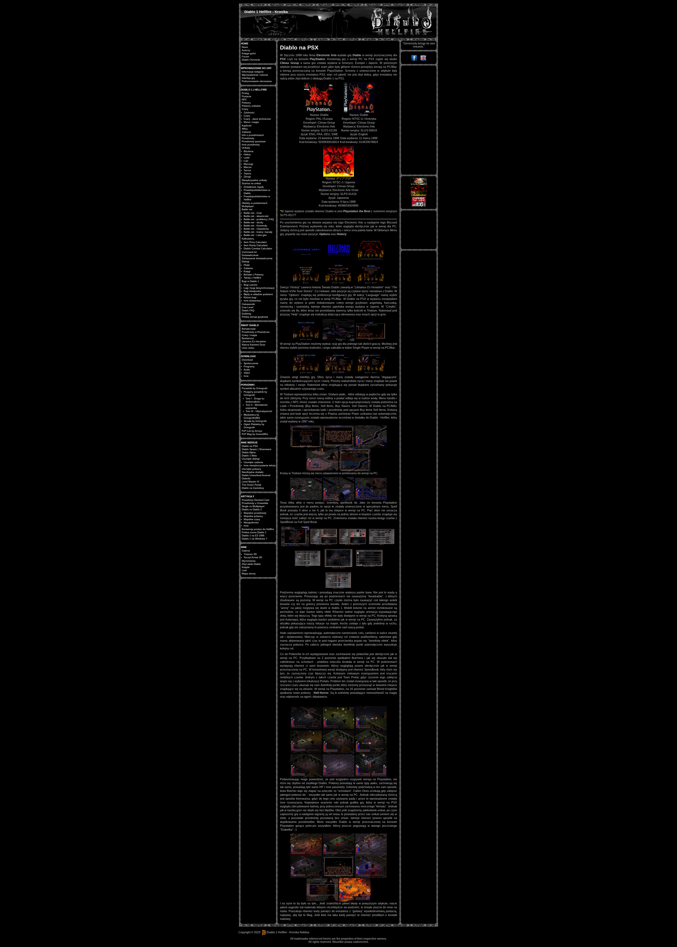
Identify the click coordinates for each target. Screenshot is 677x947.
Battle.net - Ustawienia (256, 228)
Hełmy (247, 154)
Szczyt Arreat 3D (253, 557)
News (245, 47)
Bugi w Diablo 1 (250, 281)
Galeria (246, 550)
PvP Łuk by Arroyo (252, 430)
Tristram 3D (250, 554)
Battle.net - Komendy (255, 225)
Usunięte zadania (253, 462)
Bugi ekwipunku (252, 291)
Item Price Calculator (255, 242)
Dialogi (245, 261)
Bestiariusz (248, 338)
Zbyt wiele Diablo (251, 564)
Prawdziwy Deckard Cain (255, 500)
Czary (245, 109)
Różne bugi (250, 297)
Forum (245, 56)
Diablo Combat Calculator (258, 248)
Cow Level (247, 307)
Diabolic (246, 478)
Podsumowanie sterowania (257, 81)
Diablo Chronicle (251, 59)
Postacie (246, 96)
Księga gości (249, 53)
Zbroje (247, 176)
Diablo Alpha (249, 452)
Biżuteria (248, 151)
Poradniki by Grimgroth (254, 388)
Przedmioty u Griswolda (255, 503)
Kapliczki (246, 125)
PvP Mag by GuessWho (255, 434)
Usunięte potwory (251, 469)
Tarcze (247, 170)
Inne (246, 376)
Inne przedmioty (251, 144)
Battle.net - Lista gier (255, 235)
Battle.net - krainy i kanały (258, 231)
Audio (247, 369)
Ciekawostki (248, 304)
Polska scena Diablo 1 (254, 532)
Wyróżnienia (248, 560)
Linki (244, 570)
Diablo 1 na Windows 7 (254, 538)
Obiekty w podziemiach (254, 203)
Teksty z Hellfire (252, 277)
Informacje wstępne (253, 71)
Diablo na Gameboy (253, 488)
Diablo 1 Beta (249, 455)
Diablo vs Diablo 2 (252, 509)
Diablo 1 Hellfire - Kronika (266, 12)
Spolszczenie (251, 363)
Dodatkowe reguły (254, 186)
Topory (247, 173)
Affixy (245, 128)
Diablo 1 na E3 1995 (253, 535)
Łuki (246, 160)
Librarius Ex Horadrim (254, 341)
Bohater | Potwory (254, 274)
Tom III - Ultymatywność (259, 411)
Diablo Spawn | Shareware (256, 449)
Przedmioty (248, 138)
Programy (249, 366)
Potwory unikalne (251, 105)
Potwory (246, 102)
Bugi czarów (250, 284)
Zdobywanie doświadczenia (257, 258)
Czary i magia (249, 335)
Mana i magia (251, 122)
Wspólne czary (252, 519)
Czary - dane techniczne (257, 118)
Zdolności (249, 112)
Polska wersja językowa (255, 316)
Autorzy (246, 50)
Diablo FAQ (248, 310)
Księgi (247, 271)
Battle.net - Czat (253, 212)
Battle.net (247, 209)
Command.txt (249, 252)
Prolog (245, 93)
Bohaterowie (249, 328)
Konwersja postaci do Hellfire (258, 529)
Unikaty (246, 147)
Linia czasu (248, 347)
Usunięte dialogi (251, 458)
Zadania (246, 131)
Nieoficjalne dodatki (252, 472)
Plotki (247, 265)
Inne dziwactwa (252, 300)
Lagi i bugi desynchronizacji (259, 287)
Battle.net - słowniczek (256, 216)
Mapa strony (249, 573)
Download (247, 359)
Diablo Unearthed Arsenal (256, 475)
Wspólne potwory (253, 516)
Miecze (248, 167)
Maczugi (248, 164)
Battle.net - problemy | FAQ (259, 219)
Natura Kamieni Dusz (253, 344)
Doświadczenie (250, 255)
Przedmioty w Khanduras (256, 332)
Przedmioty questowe (254, 141)
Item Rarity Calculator (256, 245)
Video (247, 372)
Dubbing (246, 313)
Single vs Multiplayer (253, 506)
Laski (246, 157)
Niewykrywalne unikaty (254, 180)
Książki (245, 567)
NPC (244, 99)
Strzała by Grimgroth (255, 421)
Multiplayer (248, 206)
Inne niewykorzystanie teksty (260, 465)
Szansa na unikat (251, 183)
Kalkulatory (248, 238)
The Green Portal (251, 484)
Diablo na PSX (250, 446)
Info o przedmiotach (253, 135)
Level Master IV (250, 481)
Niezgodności (251, 522)
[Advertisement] (418, 120)
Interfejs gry (248, 78)
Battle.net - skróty (253, 222)
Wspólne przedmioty (255, 513)
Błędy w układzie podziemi (258, 294)
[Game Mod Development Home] (418, 201)
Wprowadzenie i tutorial (255, 74)
